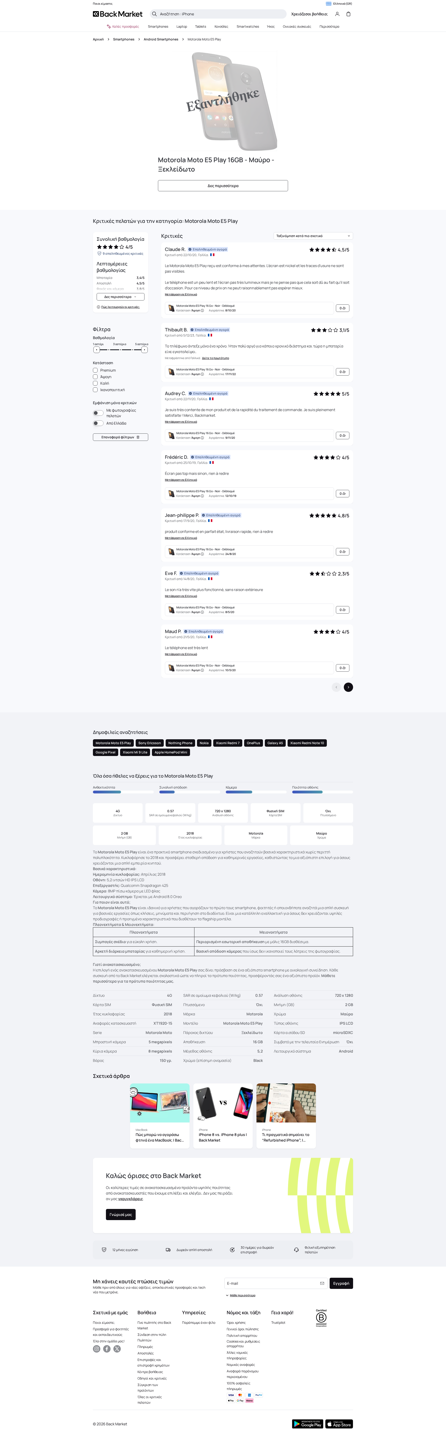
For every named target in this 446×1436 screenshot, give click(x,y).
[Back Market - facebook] (107, 1349)
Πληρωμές (145, 1346)
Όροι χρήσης (236, 1322)
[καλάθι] (348, 14)
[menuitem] (158, 26)
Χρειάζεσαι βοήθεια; (309, 14)
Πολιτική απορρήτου (242, 1335)
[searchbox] (222, 14)
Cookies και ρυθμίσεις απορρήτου (243, 1343)
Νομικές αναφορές (241, 1364)
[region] (223, 1117)
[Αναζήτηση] (154, 14)
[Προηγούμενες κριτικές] (336, 687)
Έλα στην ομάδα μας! (109, 1341)
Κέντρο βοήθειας (150, 1372)
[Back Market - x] (117, 1349)
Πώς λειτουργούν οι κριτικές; (120, 307)
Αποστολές (146, 1353)
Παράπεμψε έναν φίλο (198, 1322)
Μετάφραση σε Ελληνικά (181, 294)
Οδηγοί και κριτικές (152, 1378)
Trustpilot (278, 1322)
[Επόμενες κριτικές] (348, 687)
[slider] (96, 350)
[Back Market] (117, 14)
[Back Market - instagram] (96, 1349)
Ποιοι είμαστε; (104, 1322)
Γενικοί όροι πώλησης (243, 1329)
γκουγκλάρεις (130, 1198)
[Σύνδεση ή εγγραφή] (337, 14)
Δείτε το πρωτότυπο (215, 358)
